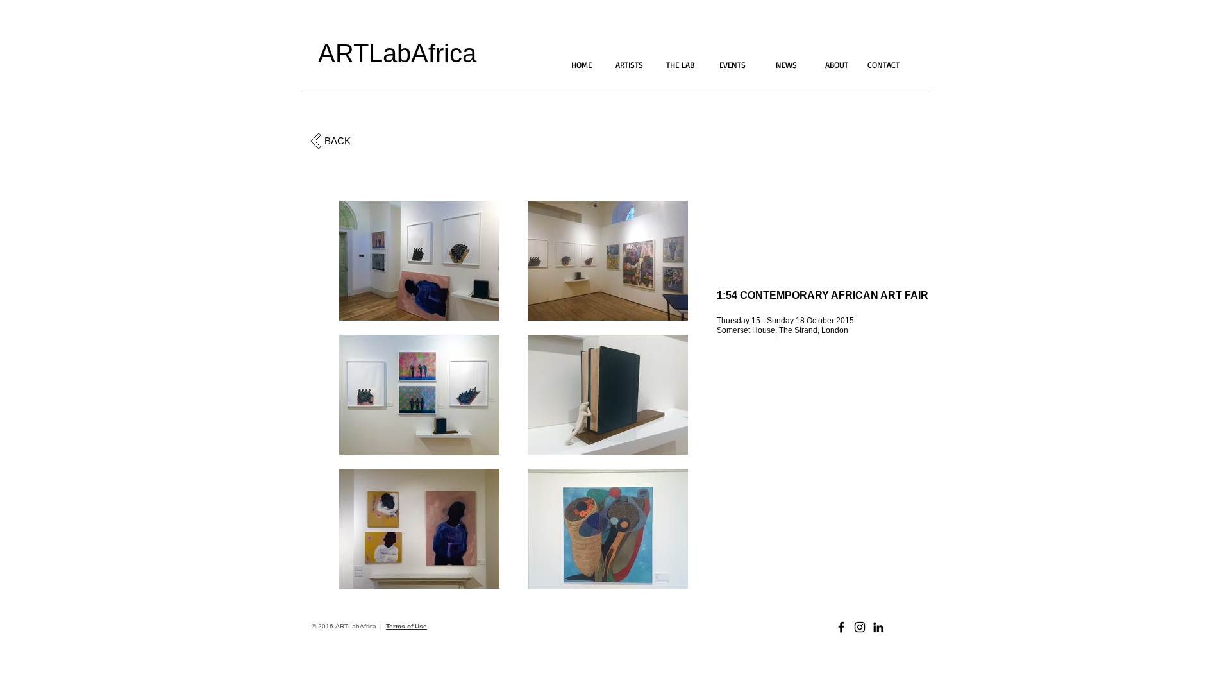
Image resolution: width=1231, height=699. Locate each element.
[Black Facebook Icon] (841, 627)
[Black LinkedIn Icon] (878, 627)
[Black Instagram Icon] (860, 627)
